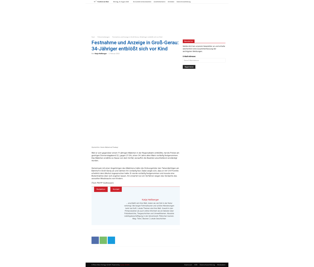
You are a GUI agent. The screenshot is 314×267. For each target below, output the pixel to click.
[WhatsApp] (103, 240)
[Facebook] (212, 1)
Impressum (188, 265)
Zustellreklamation (159, 2)
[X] (220, 1)
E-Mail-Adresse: (189, 56)
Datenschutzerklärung (183, 2)
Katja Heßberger (101, 53)
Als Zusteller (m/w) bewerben (142, 2)
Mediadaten (221, 265)
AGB (195, 265)
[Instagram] (216, 1)
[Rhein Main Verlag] (157, 14)
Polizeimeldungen (104, 37)
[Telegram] (111, 240)
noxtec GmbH (124, 265)
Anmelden (171, 2)
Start (93, 37)
